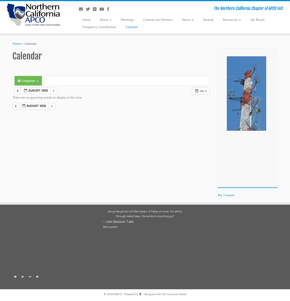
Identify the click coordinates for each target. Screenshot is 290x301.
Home (86, 19)
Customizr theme (176, 294)
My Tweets (226, 195)
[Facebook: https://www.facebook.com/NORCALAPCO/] (37, 277)
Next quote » (110, 227)
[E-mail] (82, 9)
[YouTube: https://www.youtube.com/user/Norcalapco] (15, 277)
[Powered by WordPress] (140, 293)
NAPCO (118, 294)
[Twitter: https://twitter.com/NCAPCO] (23, 277)
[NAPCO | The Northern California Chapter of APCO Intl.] (33, 14)
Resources (231, 19)
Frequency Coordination (99, 27)
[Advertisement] (54, 241)
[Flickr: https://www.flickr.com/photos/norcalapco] (30, 277)
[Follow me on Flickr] (96, 9)
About (104, 19)
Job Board (257, 19)
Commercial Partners (158, 19)
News (186, 19)
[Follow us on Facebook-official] (109, 9)
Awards (208, 19)
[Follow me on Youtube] (103, 9)
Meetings (127, 19)
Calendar (131, 27)
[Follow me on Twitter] (89, 9)
